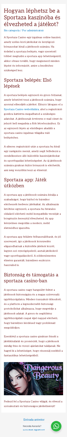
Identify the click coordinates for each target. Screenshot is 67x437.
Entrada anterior (33, 419)
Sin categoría (12, 30)
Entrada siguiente (34, 429)
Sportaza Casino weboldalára (21, 109)
